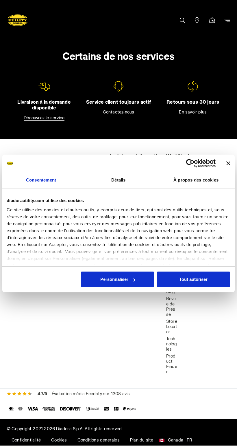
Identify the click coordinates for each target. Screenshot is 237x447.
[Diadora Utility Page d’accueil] (17, 20)
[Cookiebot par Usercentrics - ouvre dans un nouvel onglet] (190, 163)
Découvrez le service (44, 117)
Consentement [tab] (41, 179)
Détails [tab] (118, 179)
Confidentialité (26, 439)
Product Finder (171, 363)
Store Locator (171, 326)
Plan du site (141, 439)
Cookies (59, 439)
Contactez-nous (118, 111)
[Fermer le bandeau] (228, 163)
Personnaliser (114, 279)
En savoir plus (193, 111)
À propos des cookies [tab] (196, 179)
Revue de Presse (171, 306)
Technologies (171, 343)
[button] (182, 20)
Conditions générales (98, 439)
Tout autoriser (193, 279)
